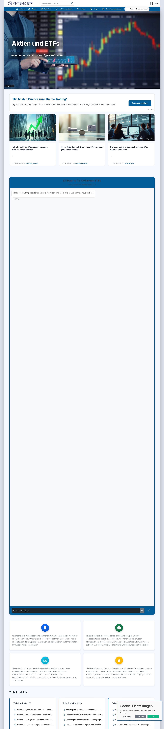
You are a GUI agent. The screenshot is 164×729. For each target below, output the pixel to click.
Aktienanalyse (129, 163)
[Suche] (72, 3)
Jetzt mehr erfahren (140, 103)
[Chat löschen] (142, 610)
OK (153, 716)
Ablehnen (140, 716)
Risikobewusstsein (81, 163)
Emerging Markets (32, 163)
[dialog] (139, 710)
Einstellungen (127, 716)
